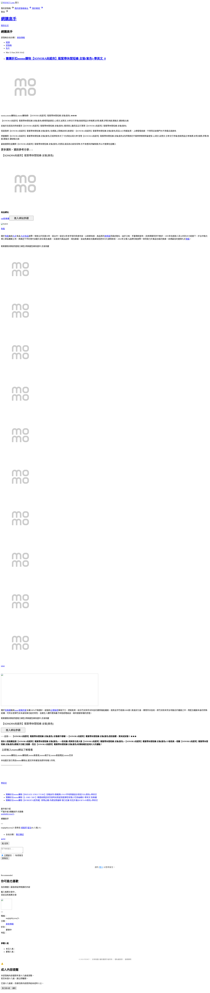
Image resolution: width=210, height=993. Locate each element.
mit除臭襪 (5, 218)
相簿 (8, 42)
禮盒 (188, 239)
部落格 (9, 45)
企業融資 (54, 710)
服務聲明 (128, 959)
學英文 (4, 783)
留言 (29, 828)
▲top (3, 839)
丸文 (15, 236)
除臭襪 (8, 710)
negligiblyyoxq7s (7, 814)
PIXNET (87, 959)
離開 (14, 988)
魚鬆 (3, 229)
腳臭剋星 (22, 710)
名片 (8, 48)
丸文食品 (25, 236)
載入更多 (5, 843)
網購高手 (9, 19)
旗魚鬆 (107, 236)
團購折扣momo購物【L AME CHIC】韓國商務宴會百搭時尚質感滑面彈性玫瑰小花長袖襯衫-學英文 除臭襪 (51, 797)
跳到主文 (5, 26)
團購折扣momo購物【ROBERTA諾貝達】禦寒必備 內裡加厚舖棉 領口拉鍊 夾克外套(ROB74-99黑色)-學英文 (52, 800)
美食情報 (21, 38)
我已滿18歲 (6, 988)
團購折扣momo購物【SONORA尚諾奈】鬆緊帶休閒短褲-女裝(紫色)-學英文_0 (56, 58)
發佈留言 (5, 858)
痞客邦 (24, 828)
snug (3, 666)
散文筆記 (20, 834)
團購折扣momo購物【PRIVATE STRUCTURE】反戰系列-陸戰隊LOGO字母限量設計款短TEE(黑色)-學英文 (51, 794)
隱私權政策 (119, 959)
